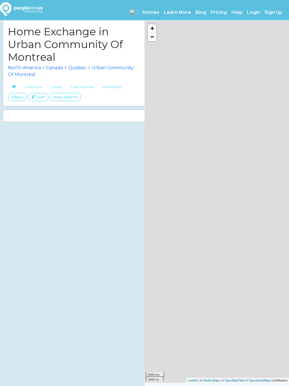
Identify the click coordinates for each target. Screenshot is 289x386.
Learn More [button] (177, 12)
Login (253, 12)
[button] (133, 12)
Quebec (77, 67)
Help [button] (236, 12)
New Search (65, 97)
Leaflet (192, 380)
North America (24, 67)
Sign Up (273, 12)
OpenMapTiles (235, 380)
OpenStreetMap (259, 380)
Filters (17, 97)
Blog (201, 12)
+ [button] (152, 28)
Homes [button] (151, 12)
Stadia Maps (211, 380)
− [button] (152, 36)
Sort (40, 97)
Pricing (219, 12)
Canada (54, 67)
